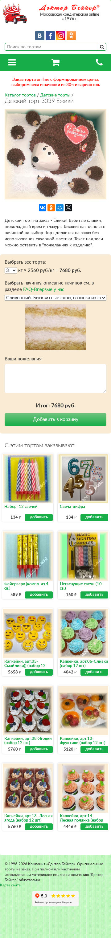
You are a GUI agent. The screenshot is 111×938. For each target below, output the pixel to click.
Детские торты (55, 95)
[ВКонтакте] (42, 207)
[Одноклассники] (51, 207)
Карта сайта (10, 885)
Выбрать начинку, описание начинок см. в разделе (49, 286)
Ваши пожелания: (24, 359)
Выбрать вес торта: (25, 262)
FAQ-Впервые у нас (43, 289)
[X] (68, 207)
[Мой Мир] (60, 207)
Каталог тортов (20, 95)
